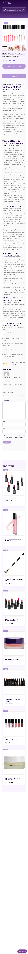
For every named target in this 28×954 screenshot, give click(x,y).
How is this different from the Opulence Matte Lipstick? (13, 333)
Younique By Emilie (7, 9)
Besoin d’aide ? (22, 951)
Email (4, 428)
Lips (23, 9)
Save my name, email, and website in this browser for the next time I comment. (14, 436)
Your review (6, 400)
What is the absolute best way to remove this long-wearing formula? (13, 355)
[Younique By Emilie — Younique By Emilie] (6, 2)
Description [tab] (14, 76)
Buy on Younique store (14, 66)
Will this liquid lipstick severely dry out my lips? (13, 328)
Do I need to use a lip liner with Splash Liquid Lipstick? (12, 344)
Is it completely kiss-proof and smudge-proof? (13, 339)
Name (4, 421)
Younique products (17, 9)
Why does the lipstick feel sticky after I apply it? (12, 350)
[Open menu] (24, 2)
